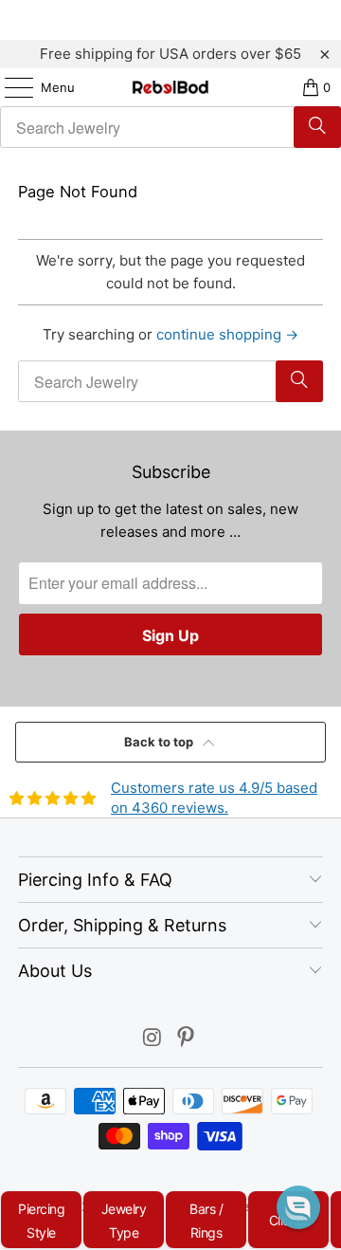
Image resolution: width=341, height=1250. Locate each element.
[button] (298, 1207)
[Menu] (9, 87)
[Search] (317, 127)
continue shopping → (227, 334)
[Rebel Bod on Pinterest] (186, 1039)
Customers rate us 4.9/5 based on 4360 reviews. (214, 798)
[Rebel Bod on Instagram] (152, 1039)
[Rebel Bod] (170, 87)
